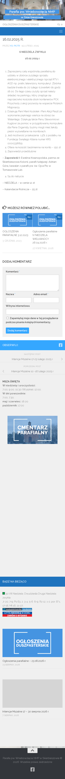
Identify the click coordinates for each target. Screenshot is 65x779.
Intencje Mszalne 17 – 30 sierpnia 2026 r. (25, 711)
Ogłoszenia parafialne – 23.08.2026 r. (24, 660)
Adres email (41, 294)
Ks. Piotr (15, 45)
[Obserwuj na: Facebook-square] (60, 345)
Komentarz (13, 271)
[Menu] (61, 31)
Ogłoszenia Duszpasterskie (20, 24)
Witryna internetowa (18, 306)
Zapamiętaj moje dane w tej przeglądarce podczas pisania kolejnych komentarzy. (32, 320)
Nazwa (10, 294)
